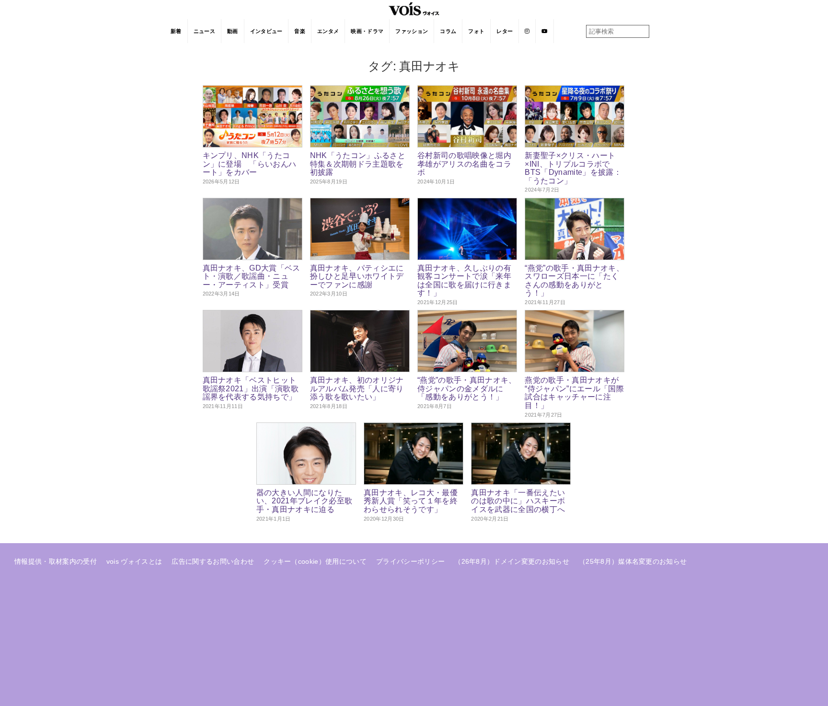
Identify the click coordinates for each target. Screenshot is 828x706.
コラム (448, 31)
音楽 (299, 31)
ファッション (411, 31)
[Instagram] (527, 31)
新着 (176, 31)
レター (504, 31)
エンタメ (328, 31)
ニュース (204, 31)
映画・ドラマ (367, 31)
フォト (476, 31)
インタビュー (266, 31)
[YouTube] (544, 31)
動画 (232, 31)
